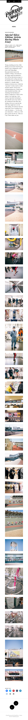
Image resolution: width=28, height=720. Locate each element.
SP (14, 45)
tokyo (14, 46)
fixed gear (19, 45)
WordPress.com (15, 716)
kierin (10, 46)
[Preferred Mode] (14, 13)
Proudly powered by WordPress (12, 715)
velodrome (11, 47)
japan (6, 46)
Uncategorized (9, 32)
